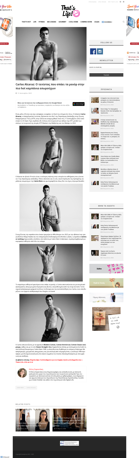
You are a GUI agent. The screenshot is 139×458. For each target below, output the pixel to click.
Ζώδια (96, 22)
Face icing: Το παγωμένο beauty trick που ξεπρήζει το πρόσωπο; (111, 111)
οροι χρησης (102, 2)
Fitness (42, 22)
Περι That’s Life (113, 2)
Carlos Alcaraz (31, 387)
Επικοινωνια (92, 2)
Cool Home (73, 22)
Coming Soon (86, 22)
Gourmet (62, 22)
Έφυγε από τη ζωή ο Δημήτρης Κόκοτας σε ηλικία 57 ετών (111, 253)
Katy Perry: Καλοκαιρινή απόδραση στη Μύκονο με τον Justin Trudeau (110, 184)
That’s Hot (26, 22)
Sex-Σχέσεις (51, 22)
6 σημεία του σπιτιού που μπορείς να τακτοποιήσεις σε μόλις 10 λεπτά (110, 100)
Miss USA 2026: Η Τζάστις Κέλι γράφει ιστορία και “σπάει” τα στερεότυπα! (111, 147)
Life (34, 22)
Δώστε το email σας (95, 67)
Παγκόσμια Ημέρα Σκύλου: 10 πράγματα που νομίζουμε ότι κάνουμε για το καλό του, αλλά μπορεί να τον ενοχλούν (111, 240)
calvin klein (20, 387)
